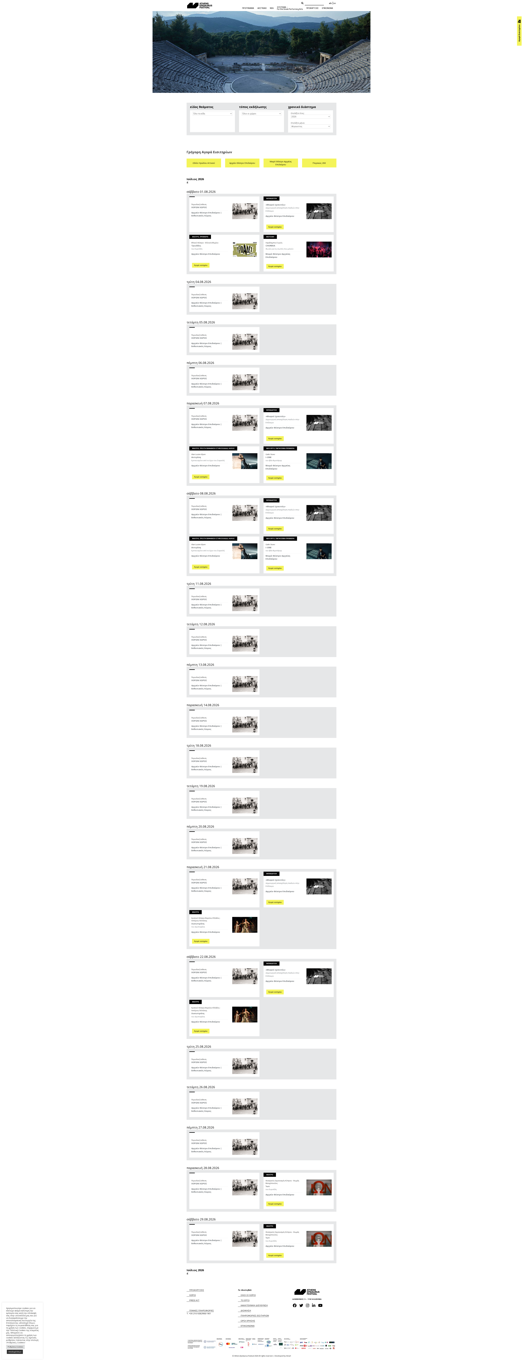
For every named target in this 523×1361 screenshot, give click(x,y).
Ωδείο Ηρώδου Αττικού (204, 163)
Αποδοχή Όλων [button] (14, 1352)
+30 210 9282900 (197, 1313)
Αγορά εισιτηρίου (275, 227)
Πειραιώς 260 (319, 163)
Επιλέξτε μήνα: (298, 122)
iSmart (288, 1356)
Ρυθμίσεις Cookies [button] (15, 1347)
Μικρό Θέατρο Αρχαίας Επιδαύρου (281, 163)
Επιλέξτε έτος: (297, 113)
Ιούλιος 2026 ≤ (195, 180)
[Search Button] (302, 3)
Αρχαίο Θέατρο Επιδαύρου (242, 163)
